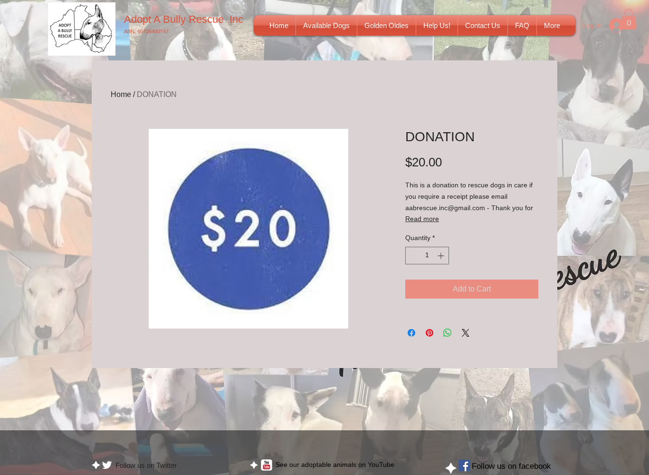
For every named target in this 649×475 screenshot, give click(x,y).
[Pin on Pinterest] (429, 333)
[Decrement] (413, 255)
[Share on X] (465, 333)
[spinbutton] (427, 255)
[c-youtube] (266, 465)
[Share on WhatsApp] (447, 333)
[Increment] (442, 255)
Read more (422, 219)
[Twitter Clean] (107, 465)
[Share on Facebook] (411, 333)
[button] (326, 25)
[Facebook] (464, 465)
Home (121, 94)
